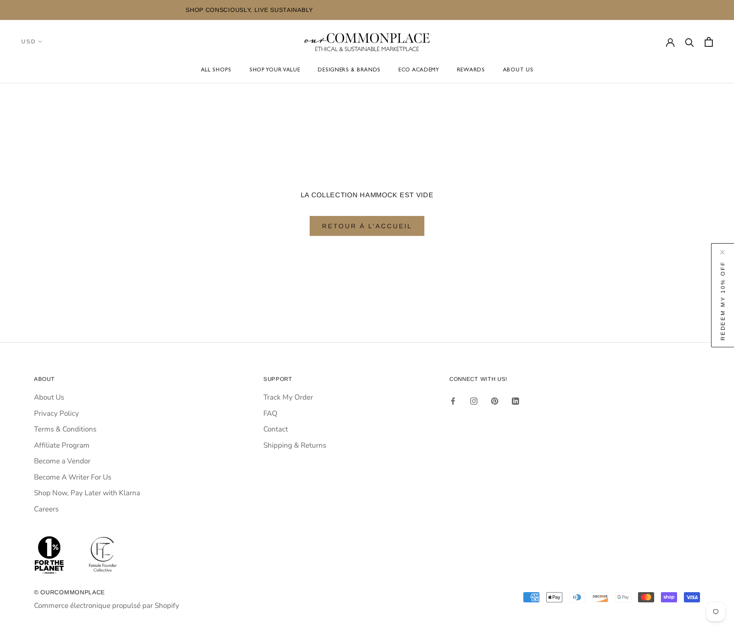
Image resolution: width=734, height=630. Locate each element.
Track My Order (288, 397)
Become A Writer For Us (72, 477)
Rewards (471, 71)
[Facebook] (453, 400)
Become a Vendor (62, 461)
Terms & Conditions (65, 429)
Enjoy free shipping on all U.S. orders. (661, 9)
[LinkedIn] (515, 400)
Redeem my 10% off (723, 300)
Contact (275, 429)
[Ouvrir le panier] (709, 42)
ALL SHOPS (216, 71)
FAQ (270, 413)
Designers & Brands (349, 71)
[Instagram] (473, 400)
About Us (518, 71)
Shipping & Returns (294, 445)
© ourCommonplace (69, 592)
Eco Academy (418, 71)
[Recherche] (689, 41)
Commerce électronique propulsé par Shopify (106, 605)
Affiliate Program (62, 445)
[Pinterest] (494, 400)
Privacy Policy (56, 413)
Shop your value (274, 71)
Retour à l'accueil (367, 226)
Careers (46, 509)
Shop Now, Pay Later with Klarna (87, 493)
